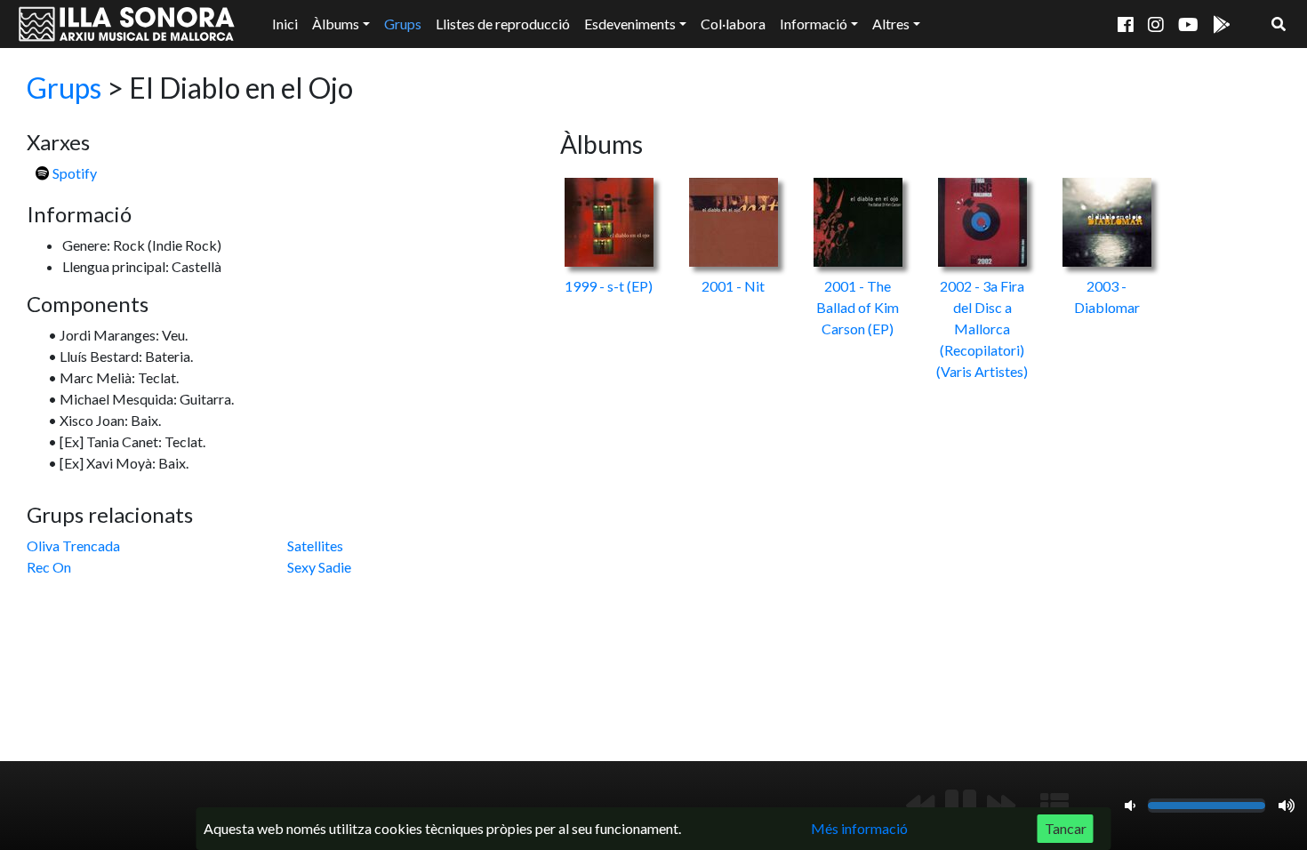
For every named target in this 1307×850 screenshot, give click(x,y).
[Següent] (1001, 805)
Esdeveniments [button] (630, 23)
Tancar (1065, 828)
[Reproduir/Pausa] (961, 805)
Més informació (859, 828)
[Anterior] (920, 805)
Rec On (49, 566)
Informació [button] (813, 23)
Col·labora (733, 23)
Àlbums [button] (335, 23)
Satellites (315, 545)
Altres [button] (891, 23)
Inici (285, 23)
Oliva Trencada (73, 545)
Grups (402, 23)
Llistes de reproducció (503, 23)
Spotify (73, 172)
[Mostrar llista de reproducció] (1054, 805)
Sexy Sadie (319, 566)
